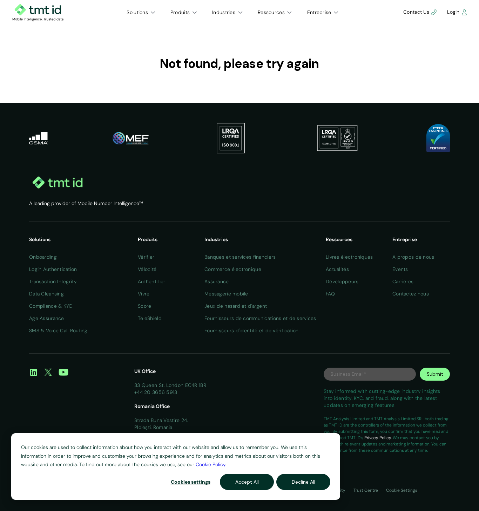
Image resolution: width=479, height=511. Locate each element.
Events (400, 269)
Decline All (303, 482)
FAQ (330, 294)
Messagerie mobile (226, 294)
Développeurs (342, 281)
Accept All (247, 482)
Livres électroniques (349, 257)
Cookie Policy (210, 464)
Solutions (137, 12)
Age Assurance (46, 318)
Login (454, 12)
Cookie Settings (401, 490)
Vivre (143, 294)
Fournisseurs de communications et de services (260, 318)
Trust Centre (366, 490)
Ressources (271, 12)
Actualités (337, 269)
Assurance (216, 281)
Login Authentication (53, 269)
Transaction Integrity (53, 281)
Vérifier (146, 257)
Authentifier (151, 281)
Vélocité (147, 269)
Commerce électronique (232, 269)
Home (30, 213)
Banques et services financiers (240, 257)
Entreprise (319, 12)
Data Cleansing (46, 294)
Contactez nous (410, 294)
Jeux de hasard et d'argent (235, 306)
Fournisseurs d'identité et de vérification (251, 330)
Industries (223, 12)
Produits (180, 12)
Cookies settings (190, 482)
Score (144, 306)
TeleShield (150, 318)
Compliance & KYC (50, 306)
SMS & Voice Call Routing (58, 330)
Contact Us (417, 12)
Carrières (403, 281)
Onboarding (43, 257)
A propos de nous (413, 257)
